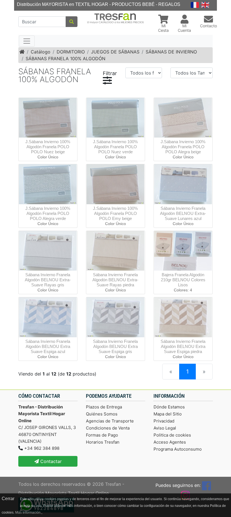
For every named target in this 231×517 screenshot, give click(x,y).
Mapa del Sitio (168, 414)
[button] (163, 24)
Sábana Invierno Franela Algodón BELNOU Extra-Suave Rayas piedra (115, 279)
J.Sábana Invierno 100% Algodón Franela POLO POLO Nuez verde (115, 146)
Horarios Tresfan (102, 442)
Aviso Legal (165, 428)
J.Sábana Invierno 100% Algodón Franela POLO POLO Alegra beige (183, 146)
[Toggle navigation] (27, 41)
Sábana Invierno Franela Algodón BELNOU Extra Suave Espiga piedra (183, 346)
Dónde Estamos (169, 407)
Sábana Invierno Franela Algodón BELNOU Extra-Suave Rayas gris (48, 279)
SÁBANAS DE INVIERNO (171, 52)
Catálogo (40, 52)
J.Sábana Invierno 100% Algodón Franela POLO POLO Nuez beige (47, 146)
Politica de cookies (172, 435)
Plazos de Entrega (104, 407)
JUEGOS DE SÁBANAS (115, 52)
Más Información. (28, 512)
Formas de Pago (102, 435)
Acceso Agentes (170, 442)
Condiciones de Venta (108, 428)
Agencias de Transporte (110, 421)
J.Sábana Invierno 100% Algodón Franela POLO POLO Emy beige (115, 213)
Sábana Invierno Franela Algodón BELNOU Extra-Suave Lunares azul (183, 213)
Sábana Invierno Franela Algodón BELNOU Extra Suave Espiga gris (115, 346)
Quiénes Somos (101, 414)
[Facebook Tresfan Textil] (206, 485)
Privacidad (164, 421)
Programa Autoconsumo (178, 449)
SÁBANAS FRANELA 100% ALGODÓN (65, 58)
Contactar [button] (50, 461)
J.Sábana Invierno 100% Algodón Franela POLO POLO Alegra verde (47, 213)
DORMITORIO (71, 52)
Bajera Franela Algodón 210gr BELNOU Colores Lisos (183, 279)
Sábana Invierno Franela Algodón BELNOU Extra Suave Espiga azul (47, 346)
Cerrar (8, 498)
